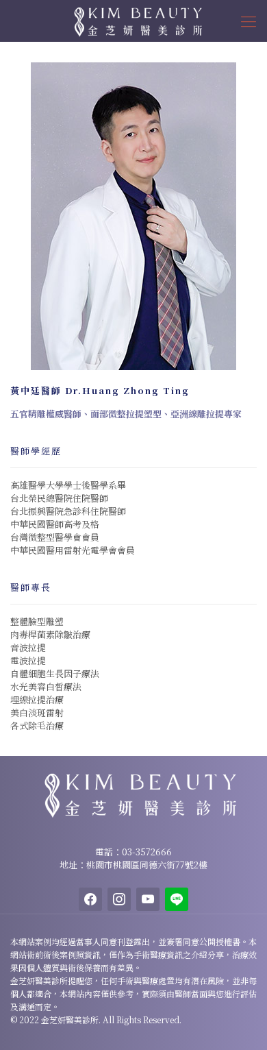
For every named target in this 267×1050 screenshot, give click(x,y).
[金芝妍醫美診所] (133, 20)
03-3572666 (147, 851)
